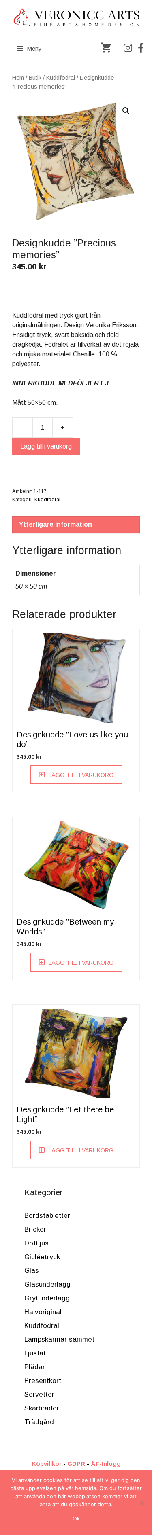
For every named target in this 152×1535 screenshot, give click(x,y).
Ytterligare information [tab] (55, 524)
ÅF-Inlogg (106, 1463)
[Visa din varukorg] (106, 48)
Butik (35, 77)
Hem (18, 77)
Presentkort (42, 1381)
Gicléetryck (42, 1257)
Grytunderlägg (47, 1298)
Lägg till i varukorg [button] (81, 775)
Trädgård (39, 1422)
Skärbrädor (41, 1408)
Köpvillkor (47, 1463)
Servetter (39, 1394)
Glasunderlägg (47, 1284)
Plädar (34, 1367)
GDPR (76, 1463)
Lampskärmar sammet (59, 1339)
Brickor (35, 1229)
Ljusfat (35, 1353)
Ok (76, 1519)
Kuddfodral (60, 77)
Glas (31, 1271)
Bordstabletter (47, 1216)
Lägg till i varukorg (46, 446)
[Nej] (142, 1503)
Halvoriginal (43, 1312)
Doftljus (36, 1243)
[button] (126, 111)
